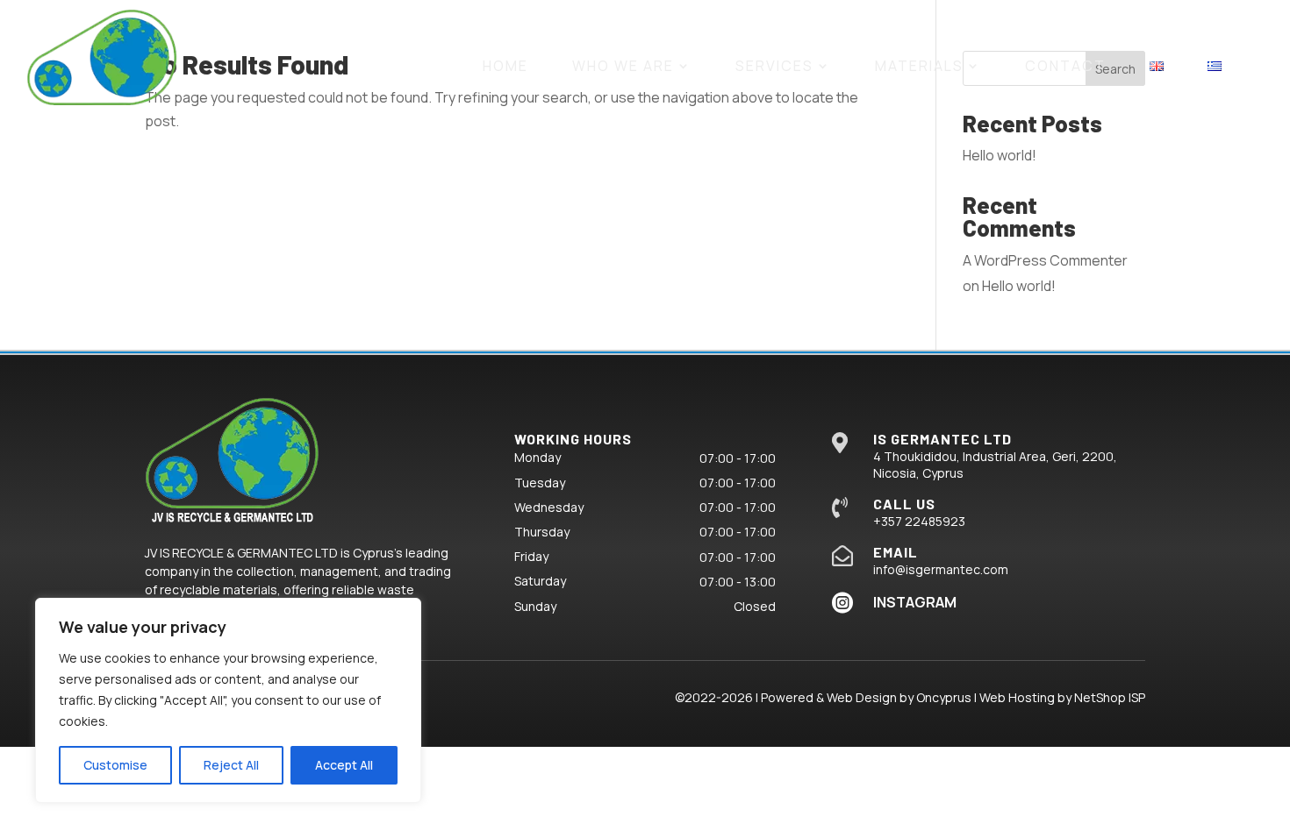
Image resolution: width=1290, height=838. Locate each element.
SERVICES (774, 65)
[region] (228, 700)
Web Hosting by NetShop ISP (1062, 697)
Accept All (344, 764)
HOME (505, 65)
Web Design (862, 697)
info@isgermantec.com (940, 569)
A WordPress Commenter (1045, 260)
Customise (115, 764)
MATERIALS (919, 65)
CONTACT (1065, 65)
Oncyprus (943, 697)
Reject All (231, 764)
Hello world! (999, 155)
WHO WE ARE (623, 65)
